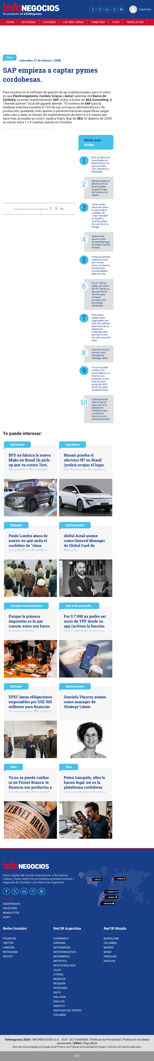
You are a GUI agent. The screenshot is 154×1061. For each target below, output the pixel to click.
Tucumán (59, 1014)
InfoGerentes (75, 525)
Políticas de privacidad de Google (87, 1046)
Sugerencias (11, 903)
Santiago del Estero (67, 1010)
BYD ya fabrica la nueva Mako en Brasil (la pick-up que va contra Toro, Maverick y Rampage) (101, 164)
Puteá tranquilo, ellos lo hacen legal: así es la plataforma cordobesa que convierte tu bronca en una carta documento (101, 409)
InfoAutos (17, 444)
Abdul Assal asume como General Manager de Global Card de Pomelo (101, 242)
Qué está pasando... (79, 606)
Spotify (8, 956)
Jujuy (57, 969)
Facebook (9, 938)
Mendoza (59, 978)
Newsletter (135, 22)
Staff (116, 22)
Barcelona (111, 938)
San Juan (59, 996)
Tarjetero (98, 22)
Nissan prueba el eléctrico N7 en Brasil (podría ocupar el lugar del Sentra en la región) (100, 188)
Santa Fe (59, 1005)
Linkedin (8, 947)
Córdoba (59, 942)
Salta (57, 992)
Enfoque (16, 525)
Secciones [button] (28, 22)
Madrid (108, 947)
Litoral (58, 974)
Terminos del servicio (119, 1046)
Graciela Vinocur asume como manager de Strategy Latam (100, 353)
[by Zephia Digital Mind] (77, 1056)
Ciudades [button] (49, 22)
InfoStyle (60, 960)
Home (10, 22)
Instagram (10, 951)
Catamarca (61, 938)
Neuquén (59, 983)
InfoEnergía (61, 947)
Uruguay (109, 960)
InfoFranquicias (64, 951)
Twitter (8, 942)
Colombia (110, 942)
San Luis (58, 1001)
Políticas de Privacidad (105, 1039)
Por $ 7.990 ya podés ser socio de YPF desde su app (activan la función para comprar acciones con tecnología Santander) (100, 294)
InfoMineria (61, 956)
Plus (10, 57)
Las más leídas (73, 22)
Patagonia (60, 987)
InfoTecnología (64, 965)
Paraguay (110, 956)
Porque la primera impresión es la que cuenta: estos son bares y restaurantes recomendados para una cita (101, 265)
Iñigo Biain (90, 1043)
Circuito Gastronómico (26, 606)
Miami (107, 951)
